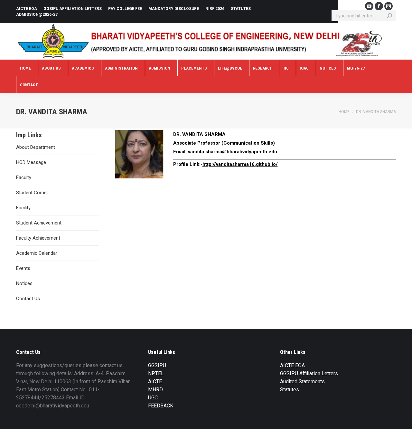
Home (344, 112)
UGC (153, 398)
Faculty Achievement (38, 238)
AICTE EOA (292, 365)
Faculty (23, 177)
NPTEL (156, 373)
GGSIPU (157, 365)
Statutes (289, 389)
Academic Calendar (36, 253)
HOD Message (31, 162)
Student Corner (32, 192)
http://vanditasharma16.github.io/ (240, 164)
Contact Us (28, 298)
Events (23, 268)
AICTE (155, 381)
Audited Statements (302, 381)
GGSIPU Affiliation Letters (309, 373)
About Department (35, 147)
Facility (23, 208)
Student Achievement (38, 223)
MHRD (155, 389)
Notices (24, 283)
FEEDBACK (160, 406)
